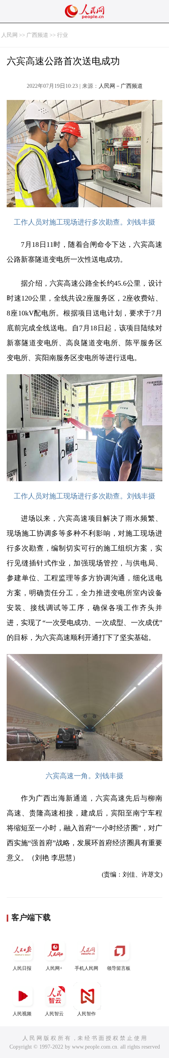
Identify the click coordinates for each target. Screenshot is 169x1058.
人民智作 (86, 1013)
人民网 (9, 35)
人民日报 (22, 968)
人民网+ (54, 968)
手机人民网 (86, 968)
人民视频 (22, 1013)
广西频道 (37, 35)
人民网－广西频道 (121, 86)
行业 (62, 35)
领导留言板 (118, 968)
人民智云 (54, 1013)
